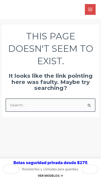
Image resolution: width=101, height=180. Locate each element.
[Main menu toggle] (90, 9)
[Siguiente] (90, 169)
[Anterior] (11, 169)
